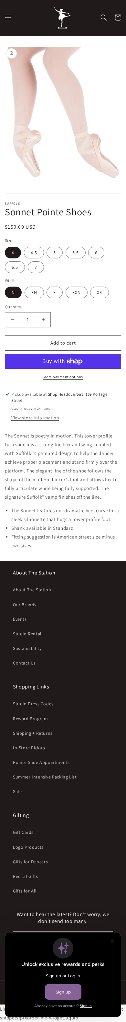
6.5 (15, 267)
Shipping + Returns (33, 733)
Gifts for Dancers (30, 862)
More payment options (63, 376)
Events (20, 619)
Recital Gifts (25, 876)
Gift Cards (23, 832)
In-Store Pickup (29, 748)
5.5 (75, 253)
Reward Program (30, 718)
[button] (8, 17)
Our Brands (25, 605)
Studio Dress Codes (33, 704)
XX (99, 292)
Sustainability (27, 648)
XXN (76, 292)
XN (34, 292)
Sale (17, 791)
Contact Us (24, 663)
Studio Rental (27, 634)
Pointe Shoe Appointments (41, 762)
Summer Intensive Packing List (45, 777)
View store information (35, 418)
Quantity (13, 307)
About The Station (32, 590)
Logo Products (28, 847)
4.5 (34, 253)
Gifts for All (25, 891)
